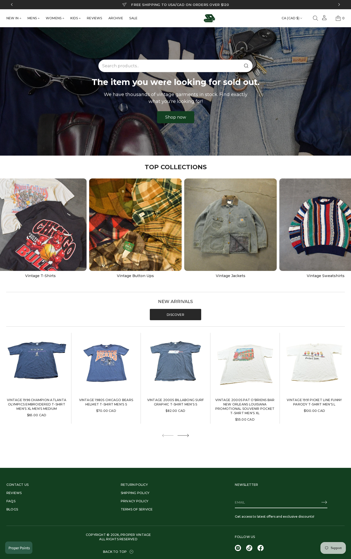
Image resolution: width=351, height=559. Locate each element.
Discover (175, 315)
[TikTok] (249, 548)
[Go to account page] (324, 19)
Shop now (175, 117)
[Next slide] (183, 435)
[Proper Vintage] (209, 18)
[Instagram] (238, 548)
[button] (315, 18)
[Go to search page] (315, 18)
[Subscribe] (324, 502)
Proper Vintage (136, 535)
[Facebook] (260, 548)
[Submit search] (246, 65)
